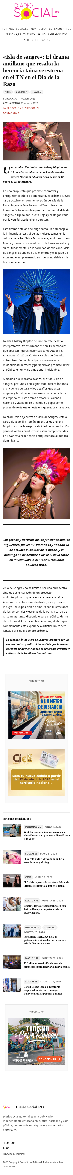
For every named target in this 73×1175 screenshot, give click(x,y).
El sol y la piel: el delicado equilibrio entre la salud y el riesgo (44, 860)
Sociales (31, 853)
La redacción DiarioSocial (21, 108)
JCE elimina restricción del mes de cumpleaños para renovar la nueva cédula (47, 965)
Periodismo (33, 826)
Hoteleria (32, 927)
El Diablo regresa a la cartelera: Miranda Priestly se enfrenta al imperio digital (46, 884)
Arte (8, 91)
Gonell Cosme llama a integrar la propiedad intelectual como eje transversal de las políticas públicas (43, 990)
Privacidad (8, 1154)
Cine (28, 877)
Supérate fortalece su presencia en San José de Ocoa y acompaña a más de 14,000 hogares (45, 909)
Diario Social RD (30, 1107)
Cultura (21, 91)
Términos (20, 1154)
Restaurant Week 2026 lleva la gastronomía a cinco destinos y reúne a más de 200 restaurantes (45, 940)
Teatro (37, 91)
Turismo (50, 927)
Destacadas (11, 113)
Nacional (32, 900)
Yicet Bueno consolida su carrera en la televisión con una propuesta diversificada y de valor (47, 835)
